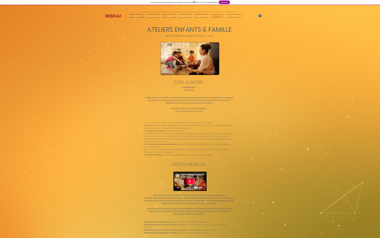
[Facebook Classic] (260, 15)
